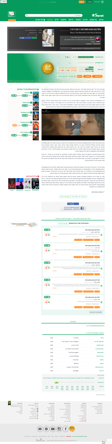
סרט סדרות (34, 410)
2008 (52, 388)
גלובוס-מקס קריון (99, 413)
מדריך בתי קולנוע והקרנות (97, 406)
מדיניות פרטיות (35, 436)
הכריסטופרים (27, 190)
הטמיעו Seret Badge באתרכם (33, 405)
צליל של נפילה (99, 356)
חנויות (21, 410)
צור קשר (56, 436)
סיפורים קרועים (51, 409)
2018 (52, 386)
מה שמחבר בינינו (25, 132)
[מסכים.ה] (49, 235)
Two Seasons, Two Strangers (70, 341)
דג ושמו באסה (67, 412)
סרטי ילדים (84, 412)
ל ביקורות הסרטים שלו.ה (88, 239)
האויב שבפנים (51, 420)
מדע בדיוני (66, 378)
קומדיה (92, 378)
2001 (67, 389)
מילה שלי (27, 92)
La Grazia (76, 338)
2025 (87, 386)
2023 (77, 386)
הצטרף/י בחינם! (61, 76)
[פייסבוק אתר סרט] (66, 431)
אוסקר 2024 (83, 420)
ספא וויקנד (68, 410)
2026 (93, 386)
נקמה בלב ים (67, 413)
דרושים (49, 436)
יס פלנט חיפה (99, 410)
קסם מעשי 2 (51, 416)
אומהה (53, 418)
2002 (72, 389)
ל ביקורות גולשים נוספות (96, 312)
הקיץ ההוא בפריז (99, 349)
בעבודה (52, 419)
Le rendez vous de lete (72, 349)
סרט (66, 440)
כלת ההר (101, 371)
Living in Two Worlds (73, 367)
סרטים (85, 413)
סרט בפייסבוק (34, 408)
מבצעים (50, 19)
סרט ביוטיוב (34, 415)
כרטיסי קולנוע (83, 405)
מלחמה (54, 378)
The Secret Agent (73, 352)
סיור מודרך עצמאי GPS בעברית (16, 405)
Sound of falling (74, 356)
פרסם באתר (68, 436)
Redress (76, 363)
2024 (82, 386)
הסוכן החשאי (100, 352)
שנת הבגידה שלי (51, 410)
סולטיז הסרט (26, 102)
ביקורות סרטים (53, 2)
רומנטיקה (78, 378)
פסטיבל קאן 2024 (82, 421)
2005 (87, 389)
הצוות (53, 436)
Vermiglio (76, 371)
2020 (62, 386)
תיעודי (44, 378)
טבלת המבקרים (12, 20)
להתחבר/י (71, 76)
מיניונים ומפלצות (25, 122)
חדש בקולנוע (83, 406)
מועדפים (87, 76)
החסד (101, 338)
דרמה (82, 378)
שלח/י (21, 38)
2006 (93, 389)
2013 (77, 388)
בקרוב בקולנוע (83, 407)
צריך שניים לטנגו (67, 414)
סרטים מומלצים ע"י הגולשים (27, 89)
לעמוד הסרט (97, 239)
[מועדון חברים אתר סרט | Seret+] (40, 431)
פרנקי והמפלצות (25, 112)
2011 (67, 388)
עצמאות (52, 411)
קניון (21, 409)
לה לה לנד (68, 406)
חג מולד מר (68, 418)
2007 (47, 388)
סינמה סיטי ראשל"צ (98, 409)
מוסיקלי (48, 378)
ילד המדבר (52, 415)
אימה (62, 378)
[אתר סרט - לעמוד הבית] (9, 405)
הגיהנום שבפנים (19, 190)
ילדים (57, 19)
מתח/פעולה (87, 378)
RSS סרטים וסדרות (33, 418)
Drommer (76, 360)
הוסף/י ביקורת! (63, 196)
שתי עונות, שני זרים (98, 341)
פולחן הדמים (67, 405)
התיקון (101, 363)
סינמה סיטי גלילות (98, 408)
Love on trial (75, 345)
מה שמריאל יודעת (50, 407)
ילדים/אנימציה (72, 378)
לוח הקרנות (39, 19)
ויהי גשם (68, 416)
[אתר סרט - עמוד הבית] (98, 16)
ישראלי (58, 378)
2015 (87, 388)
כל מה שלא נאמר (99, 367)
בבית (66, 70)
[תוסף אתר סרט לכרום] (46, 431)
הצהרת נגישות (27, 436)
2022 (72, 386)
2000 (62, 389)
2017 (47, 386)
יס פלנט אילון (99, 412)
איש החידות (52, 412)
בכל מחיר (52, 406)
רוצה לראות (97, 76)
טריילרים (84, 409)
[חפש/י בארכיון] (56, 382)
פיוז (69, 420)
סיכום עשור (84, 417)
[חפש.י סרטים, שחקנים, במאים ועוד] (26, 15)
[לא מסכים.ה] (46, 235)
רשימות (79, 76)
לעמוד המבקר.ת (78, 239)
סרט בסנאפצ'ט (33, 413)
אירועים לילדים (19, 412)
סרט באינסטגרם (33, 411)
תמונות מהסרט (75, 196)
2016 (93, 388)
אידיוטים (52, 405)
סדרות (85, 414)
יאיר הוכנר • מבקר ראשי (76, 48)
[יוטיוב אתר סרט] (53, 431)
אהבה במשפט (100, 345)
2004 (82, 389)
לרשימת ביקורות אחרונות (100, 394)
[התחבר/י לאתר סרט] (102, 1)
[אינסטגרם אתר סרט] (59, 431)
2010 (62, 388)
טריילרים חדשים (31, 176)
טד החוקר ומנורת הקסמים (49, 414)
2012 (72, 388)
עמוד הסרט (83, 196)
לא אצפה (60, 70)
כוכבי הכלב (68, 408)
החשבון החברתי (35, 190)
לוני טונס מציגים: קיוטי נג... (65, 417)
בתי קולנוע (100, 405)
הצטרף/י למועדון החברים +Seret (79, 436)
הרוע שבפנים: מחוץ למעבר (64, 409)
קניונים (21, 407)
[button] (3, 1)
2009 (57, 388)
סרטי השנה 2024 (82, 418)
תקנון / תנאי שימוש (42, 436)
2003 (77, 389)
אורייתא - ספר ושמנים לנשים (16, 406)
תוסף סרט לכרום (33, 416)
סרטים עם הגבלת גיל (82, 416)
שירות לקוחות (62, 436)
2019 (57, 386)
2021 (67, 386)
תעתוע (12, 190)
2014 (82, 388)
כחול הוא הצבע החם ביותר (97, 326)
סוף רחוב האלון (67, 421)
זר (51, 378)
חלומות (101, 360)
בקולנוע (72, 70)
